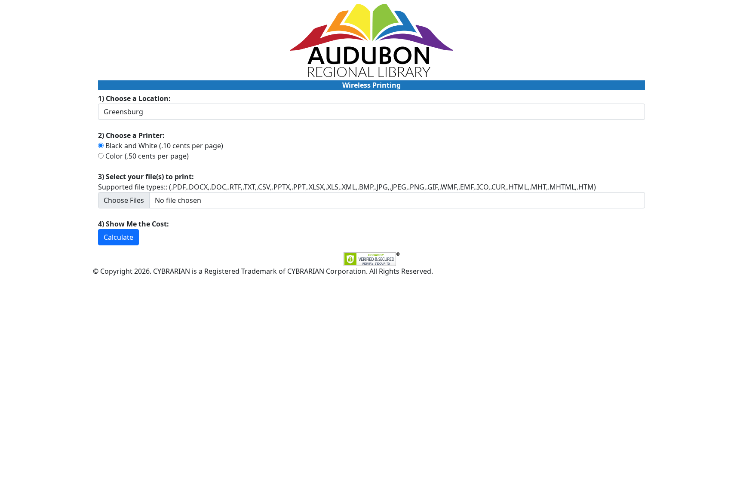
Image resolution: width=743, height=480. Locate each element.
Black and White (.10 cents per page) (164, 145)
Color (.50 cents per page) (147, 156)
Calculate (118, 237)
